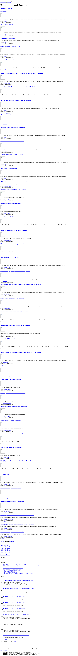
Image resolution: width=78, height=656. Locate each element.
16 (1, 549)
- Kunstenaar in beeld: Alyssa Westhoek (12, 569)
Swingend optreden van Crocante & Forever (11, 154)
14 (8, 548)
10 (2, 548)
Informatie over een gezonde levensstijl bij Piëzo (12, 532)
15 (9, 548)
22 (9, 549)
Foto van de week (4, 474)
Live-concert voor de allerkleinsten (9, 59)
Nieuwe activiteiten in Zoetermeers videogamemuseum (13, 406)
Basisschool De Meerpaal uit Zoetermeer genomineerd (13, 366)
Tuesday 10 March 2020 (7, 8)
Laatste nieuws (5, 555)
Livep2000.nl (5, 639)
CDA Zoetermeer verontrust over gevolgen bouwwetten (14, 181)
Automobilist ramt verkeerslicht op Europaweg (12, 501)
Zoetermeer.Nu (3, 1)
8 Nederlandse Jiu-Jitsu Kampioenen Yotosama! (12, 141)
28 (7, 545)
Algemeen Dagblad (6, 83)
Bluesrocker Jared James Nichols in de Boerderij (12, 127)
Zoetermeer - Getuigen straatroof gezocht (10, 488)
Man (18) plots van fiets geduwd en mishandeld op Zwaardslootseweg (17, 460)
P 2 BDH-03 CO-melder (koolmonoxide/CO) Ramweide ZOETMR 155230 (18, 588)
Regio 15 (4, 321)
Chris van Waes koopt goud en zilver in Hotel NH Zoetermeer (15, 100)
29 (8, 545)
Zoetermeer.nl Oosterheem (8, 519)
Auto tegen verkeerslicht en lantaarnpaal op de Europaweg (15, 325)
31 (2, 552)
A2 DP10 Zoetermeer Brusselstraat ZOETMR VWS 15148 (15, 596)
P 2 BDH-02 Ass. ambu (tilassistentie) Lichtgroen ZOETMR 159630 (17, 614)
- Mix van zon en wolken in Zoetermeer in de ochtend (14, 559)
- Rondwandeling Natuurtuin (9, 571)
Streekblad (5, 21)
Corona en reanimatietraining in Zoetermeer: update (13, 230)
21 (8, 549)
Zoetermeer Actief (6, 178)
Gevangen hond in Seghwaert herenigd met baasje (13, 433)
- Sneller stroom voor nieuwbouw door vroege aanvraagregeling (16, 566)
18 (4, 549)
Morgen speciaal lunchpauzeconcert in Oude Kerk (12, 393)
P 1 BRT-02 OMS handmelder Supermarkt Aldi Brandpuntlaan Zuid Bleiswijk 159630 (21, 628)
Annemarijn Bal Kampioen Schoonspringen (11, 338)
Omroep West (5, 362)
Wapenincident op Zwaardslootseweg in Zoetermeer (13, 189)
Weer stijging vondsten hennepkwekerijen (10, 379)
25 (2, 545)
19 (5, 549)
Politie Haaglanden (6, 498)
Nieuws (1, 2)
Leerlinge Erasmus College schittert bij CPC (11, 203)
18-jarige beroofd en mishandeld (8, 168)
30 (1, 552)
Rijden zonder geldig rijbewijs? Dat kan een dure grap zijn (15, 271)
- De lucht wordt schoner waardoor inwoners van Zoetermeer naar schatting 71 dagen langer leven (23, 565)
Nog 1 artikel (3, 521)
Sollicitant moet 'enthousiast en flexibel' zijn (11, 447)
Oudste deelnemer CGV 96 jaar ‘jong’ (10, 257)
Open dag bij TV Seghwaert (7, 114)
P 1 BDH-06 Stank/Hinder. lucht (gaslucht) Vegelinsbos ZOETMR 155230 (18, 580)
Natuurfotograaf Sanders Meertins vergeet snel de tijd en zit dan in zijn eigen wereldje (21, 73)
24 (1, 545)
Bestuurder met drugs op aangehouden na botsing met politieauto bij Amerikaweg (20, 284)
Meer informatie (3, 650)
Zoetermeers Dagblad (7, 186)
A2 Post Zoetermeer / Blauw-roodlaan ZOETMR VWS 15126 (16, 635)
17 (2, 549)
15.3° (4, 2)
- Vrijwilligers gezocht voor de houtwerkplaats (13, 568)
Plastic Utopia (3, 11)
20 (7, 549)
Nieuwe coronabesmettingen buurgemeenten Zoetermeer (14, 244)
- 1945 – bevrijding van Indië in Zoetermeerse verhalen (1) (15, 564)
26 (4, 545)
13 (7, 548)
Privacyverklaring (3, 643)
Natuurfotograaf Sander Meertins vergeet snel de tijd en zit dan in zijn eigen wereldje (21, 86)
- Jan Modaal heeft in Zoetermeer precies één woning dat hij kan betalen (18, 573)
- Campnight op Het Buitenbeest (10, 572)
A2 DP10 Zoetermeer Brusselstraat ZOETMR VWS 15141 (15, 602)
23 (1, 550)
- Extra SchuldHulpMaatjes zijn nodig (11, 570)
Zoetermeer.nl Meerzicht (7, 528)
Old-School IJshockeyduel (7, 24)
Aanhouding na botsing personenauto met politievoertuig (14, 311)
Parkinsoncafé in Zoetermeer (7, 38)
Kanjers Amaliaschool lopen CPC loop (10, 46)
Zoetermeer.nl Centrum (7, 536)
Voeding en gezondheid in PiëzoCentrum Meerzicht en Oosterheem (17, 515)
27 (5, 545)
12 (5, 548)
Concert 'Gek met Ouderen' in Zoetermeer (11, 420)
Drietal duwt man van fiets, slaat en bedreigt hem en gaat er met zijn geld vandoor (20, 352)
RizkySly (15, 641)
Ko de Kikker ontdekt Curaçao (8, 216)
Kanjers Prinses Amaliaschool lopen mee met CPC (12, 298)
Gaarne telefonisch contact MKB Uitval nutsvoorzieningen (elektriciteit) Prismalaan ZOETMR (22, 621)
